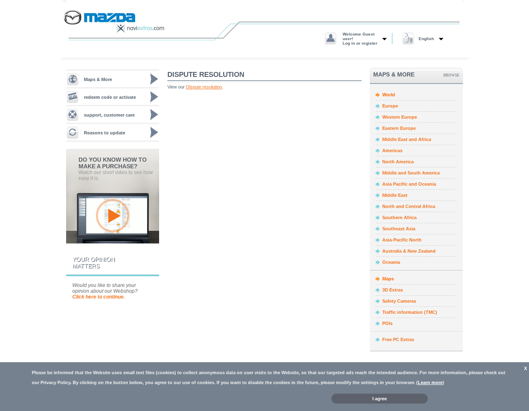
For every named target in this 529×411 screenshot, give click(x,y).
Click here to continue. (98, 297)
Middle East (394, 195)
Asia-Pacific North (402, 239)
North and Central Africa (408, 206)
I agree (379, 398)
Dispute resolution (204, 86)
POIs (387, 323)
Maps (388, 278)
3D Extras (392, 289)
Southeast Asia (398, 228)
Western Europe (399, 117)
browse (451, 75)
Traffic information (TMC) (409, 312)
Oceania (391, 262)
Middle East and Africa (406, 139)
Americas (392, 150)
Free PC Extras (398, 339)
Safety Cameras (399, 301)
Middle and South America (411, 172)
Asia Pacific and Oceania (409, 184)
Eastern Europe (399, 128)
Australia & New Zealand (409, 251)
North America (398, 161)
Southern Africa (399, 217)
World (388, 94)
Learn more (430, 382)
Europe (390, 105)
